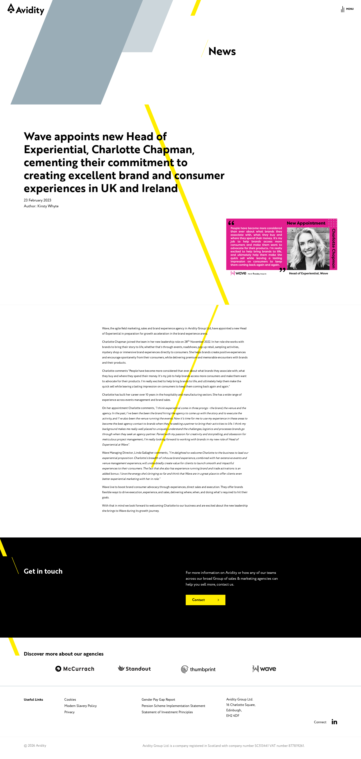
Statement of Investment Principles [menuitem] (167, 712)
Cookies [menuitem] (70, 699)
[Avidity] (25, 9)
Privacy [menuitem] (69, 712)
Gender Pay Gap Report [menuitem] (158, 699)
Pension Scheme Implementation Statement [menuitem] (173, 706)
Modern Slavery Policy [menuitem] (80, 706)
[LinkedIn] (334, 722)
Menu (350, 9)
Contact (198, 600)
